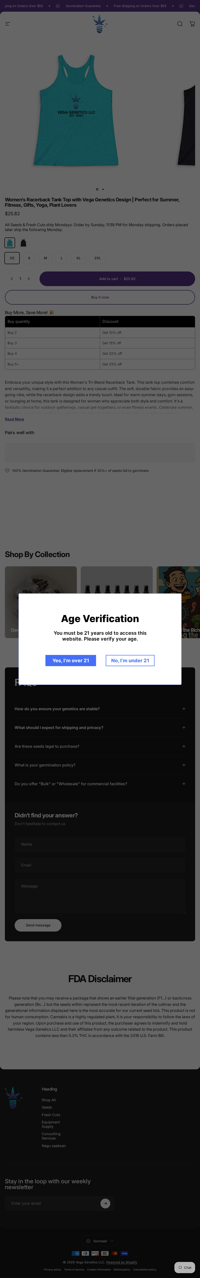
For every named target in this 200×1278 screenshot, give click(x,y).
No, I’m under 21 (130, 660)
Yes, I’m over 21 (70, 660)
